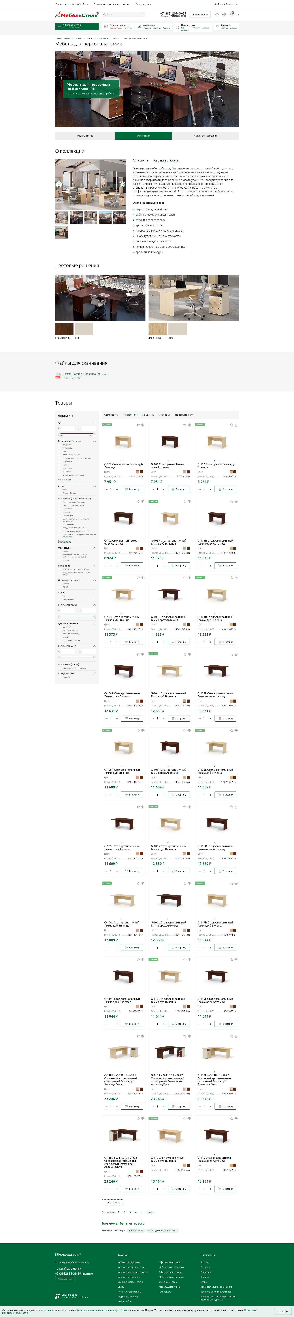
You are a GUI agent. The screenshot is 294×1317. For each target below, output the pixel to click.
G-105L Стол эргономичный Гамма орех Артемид (121, 847)
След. (150, 1212)
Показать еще (112, 1202)
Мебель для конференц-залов (132, 1272)
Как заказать (184, 29)
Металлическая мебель (129, 1292)
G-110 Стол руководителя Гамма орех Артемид (214, 1159)
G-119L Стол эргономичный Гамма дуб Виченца (168, 1000)
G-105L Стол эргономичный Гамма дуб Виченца (215, 771)
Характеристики (166, 160)
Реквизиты (205, 1272)
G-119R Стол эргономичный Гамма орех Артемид (122, 1000)
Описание (141, 160)
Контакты (226, 25)
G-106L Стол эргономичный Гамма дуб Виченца (121, 924)
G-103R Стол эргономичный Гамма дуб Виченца (169, 542)
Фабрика (147, 28)
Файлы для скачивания (205, 136)
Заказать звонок (199, 14)
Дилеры (233, 28)
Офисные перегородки (170, 1272)
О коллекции (143, 136)
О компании (149, 25)
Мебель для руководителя (130, 1267)
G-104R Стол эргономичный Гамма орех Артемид (122, 695)
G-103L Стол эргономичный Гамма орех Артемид (168, 618)
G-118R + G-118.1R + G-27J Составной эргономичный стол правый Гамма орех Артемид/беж (167, 1080)
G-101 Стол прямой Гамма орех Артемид (167, 466)
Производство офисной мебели (72, 4)
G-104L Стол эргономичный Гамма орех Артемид (215, 695)
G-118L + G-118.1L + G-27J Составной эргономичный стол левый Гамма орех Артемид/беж (120, 1162)
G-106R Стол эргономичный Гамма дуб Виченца (169, 847)
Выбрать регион (118, 25)
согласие (49, 1310)
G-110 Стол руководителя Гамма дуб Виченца (167, 1159)
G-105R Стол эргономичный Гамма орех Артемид (169, 771)
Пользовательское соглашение (216, 1287)
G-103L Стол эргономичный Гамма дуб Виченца (121, 618)
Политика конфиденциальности (216, 1292)
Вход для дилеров (144, 4)
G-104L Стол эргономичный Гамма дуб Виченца (168, 695)
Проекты (166, 28)
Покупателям (188, 25)
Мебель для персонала (128, 1262)
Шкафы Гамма (136, 1230)
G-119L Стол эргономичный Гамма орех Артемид (215, 1000)
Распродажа (165, 1292)
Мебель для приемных (128, 1277)
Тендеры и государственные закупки (112, 4)
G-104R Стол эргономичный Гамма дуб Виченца (215, 618)
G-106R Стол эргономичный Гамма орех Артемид (215, 847)
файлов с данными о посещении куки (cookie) (103, 1310)
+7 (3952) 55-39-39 (178, 16)
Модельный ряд (85, 136)
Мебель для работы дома (171, 1267)
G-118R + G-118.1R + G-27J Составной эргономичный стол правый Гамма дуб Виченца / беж (121, 1080)
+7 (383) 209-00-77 (173, 13)
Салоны (224, 28)
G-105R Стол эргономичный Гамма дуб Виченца (122, 771)
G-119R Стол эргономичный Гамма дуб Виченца (215, 924)
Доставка (206, 28)
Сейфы (120, 1287)
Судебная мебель (168, 1282)
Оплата (196, 28)
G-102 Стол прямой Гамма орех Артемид (120, 542)
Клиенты (157, 28)
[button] (59, 184)
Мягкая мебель (124, 1301)
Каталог (122, 1255)
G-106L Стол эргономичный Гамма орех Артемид (168, 924)
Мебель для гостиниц (169, 1287)
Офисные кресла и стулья (130, 1282)
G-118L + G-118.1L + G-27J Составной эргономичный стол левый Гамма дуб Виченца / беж (214, 1080)
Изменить (128, 28)
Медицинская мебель (128, 1296)
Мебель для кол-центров (171, 1277)
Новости (204, 1277)
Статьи (203, 1282)
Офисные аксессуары (170, 1262)
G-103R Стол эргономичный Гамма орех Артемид (215, 542)
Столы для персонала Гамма (162, 1230)
